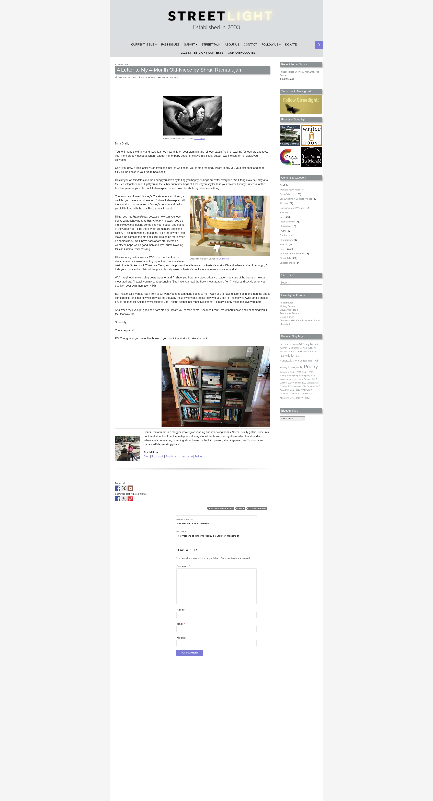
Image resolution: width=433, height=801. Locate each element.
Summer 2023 (286, 386)
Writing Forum (287, 306)
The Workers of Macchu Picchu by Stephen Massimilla (207, 534)
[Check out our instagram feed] (130, 488)
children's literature (221, 508)
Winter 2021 (285, 393)
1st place (284, 344)
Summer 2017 (285, 379)
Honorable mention (291, 360)
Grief (298, 356)
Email (180, 623)
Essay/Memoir (287, 194)
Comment (183, 566)
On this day (286, 235)
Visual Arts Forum (289, 309)
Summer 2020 (286, 383)
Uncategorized (287, 262)
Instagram (187, 456)
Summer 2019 (310, 379)
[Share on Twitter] (124, 498)
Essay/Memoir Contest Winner (296, 198)
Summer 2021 (299, 383)
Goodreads (172, 456)
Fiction (283, 203)
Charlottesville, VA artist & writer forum (300, 320)
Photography (286, 240)
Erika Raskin (148, 77)
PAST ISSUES (170, 44)
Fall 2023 (293, 352)
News (283, 217)
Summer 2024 (299, 386)
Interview (286, 226)
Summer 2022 (312, 383)
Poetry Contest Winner (292, 253)
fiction (291, 355)
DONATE (291, 44)
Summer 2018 (297, 379)
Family (240, 508)
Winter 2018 (284, 390)
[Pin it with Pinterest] (130, 498)
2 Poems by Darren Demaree (192, 521)
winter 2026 (295, 398)
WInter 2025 (285, 398)
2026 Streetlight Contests (202, 52)
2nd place (293, 344)
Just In (283, 212)
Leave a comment (169, 77)
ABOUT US (232, 44)
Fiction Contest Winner (292, 208)
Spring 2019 (295, 372)
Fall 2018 (283, 348)
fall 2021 (312, 348)
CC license (200, 138)
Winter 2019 (295, 390)
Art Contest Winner (290, 189)
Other (284, 230)
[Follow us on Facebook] (117, 488)
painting (283, 367)
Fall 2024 (302, 352)
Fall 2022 (284, 352)
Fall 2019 (293, 348)
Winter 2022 (297, 393)
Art (281, 185)
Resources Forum (289, 313)
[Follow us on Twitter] (124, 488)
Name (180, 609)
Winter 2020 (306, 390)
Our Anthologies (241, 52)
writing (305, 397)
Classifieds (285, 324)
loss (305, 360)
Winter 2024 (308, 393)
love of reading (257, 508)
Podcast (284, 244)
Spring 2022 (285, 376)
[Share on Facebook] (117, 498)
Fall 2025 (312, 352)
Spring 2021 (307, 372)
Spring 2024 (297, 376)
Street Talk (211, 44)
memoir (313, 360)
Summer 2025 (313, 386)
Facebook (157, 456)
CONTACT (250, 44)
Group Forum (287, 316)
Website (181, 637)
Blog (146, 456)
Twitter (199, 456)
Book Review (288, 221)
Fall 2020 (302, 348)
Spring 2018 (284, 372)
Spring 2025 (309, 376)
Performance (286, 302)
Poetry (283, 249)
